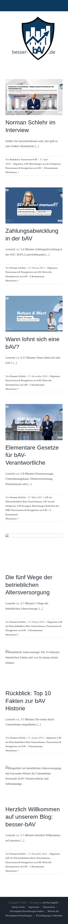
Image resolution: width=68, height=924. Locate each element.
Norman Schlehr (18, 267)
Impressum (34, 907)
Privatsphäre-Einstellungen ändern (27, 911)
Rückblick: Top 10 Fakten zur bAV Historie (28, 701)
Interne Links (18, 907)
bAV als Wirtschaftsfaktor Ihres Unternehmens (27, 858)
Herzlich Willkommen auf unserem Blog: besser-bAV (32, 817)
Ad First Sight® (50, 902)
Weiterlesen (11, 172)
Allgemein (18, 163)
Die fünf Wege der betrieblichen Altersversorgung (28, 585)
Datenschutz (49, 907)
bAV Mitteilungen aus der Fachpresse (42, 163)
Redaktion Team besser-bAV (23, 159)
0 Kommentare (51, 168)
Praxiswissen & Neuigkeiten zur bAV (23, 168)
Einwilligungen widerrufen (49, 915)
